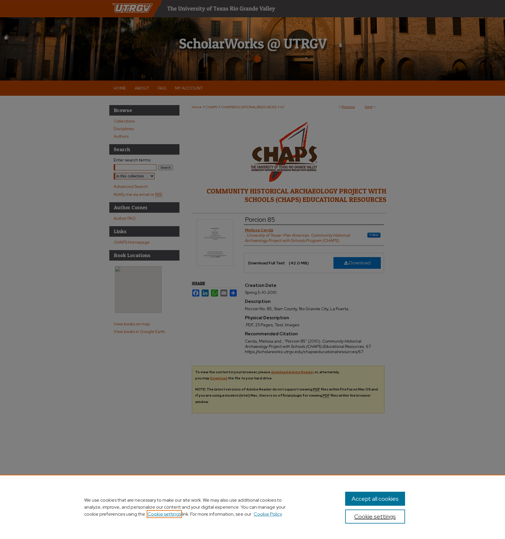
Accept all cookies (375, 499)
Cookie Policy (268, 514)
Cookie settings (164, 514)
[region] (252, 507)
